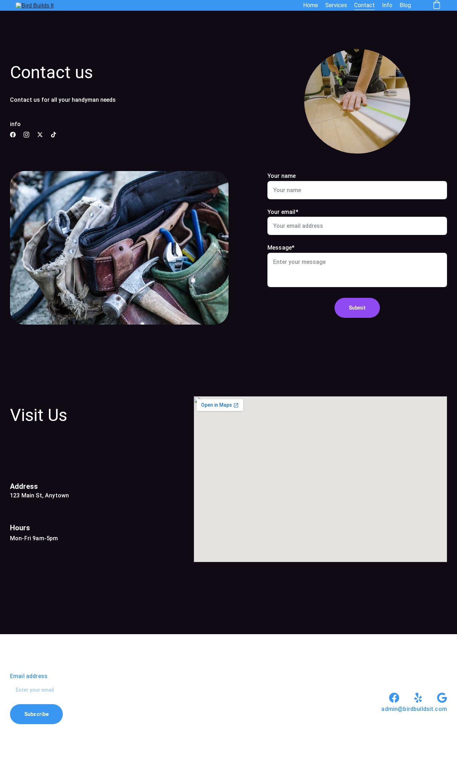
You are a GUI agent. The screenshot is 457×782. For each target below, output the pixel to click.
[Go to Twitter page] (40, 134)
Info (387, 5)
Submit (357, 308)
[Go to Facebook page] (13, 134)
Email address (28, 676)
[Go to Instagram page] (26, 134)
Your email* (282, 212)
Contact (364, 5)
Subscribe (36, 714)
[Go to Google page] (442, 698)
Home (310, 5)
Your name (281, 175)
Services (336, 5)
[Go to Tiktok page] (53, 134)
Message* (281, 247)
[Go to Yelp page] (418, 698)
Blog (405, 5)
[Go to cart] (436, 5)
